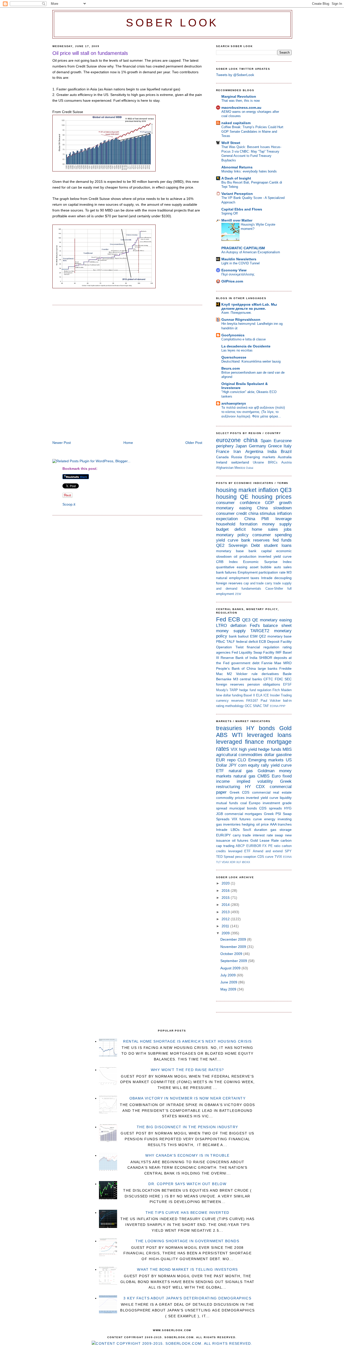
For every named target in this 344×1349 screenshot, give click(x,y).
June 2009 (229, 982)
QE (244, 496)
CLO (241, 760)
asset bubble (260, 567)
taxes (255, 578)
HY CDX (255, 786)
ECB (234, 619)
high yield (248, 749)
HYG (288, 808)
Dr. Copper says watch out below (187, 1184)
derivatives (270, 674)
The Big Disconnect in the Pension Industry (187, 1127)
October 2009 (231, 954)
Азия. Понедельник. (236, 312)
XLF (238, 862)
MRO (287, 663)
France (222, 451)
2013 (226, 912)
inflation (268, 490)
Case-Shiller (274, 588)
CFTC (268, 679)
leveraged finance (240, 741)
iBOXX (246, 862)
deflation (238, 625)
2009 (226, 933)
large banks (268, 668)
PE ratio (274, 846)
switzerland (240, 462)
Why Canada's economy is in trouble (187, 1155)
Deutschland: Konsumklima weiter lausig (251, 361)
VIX (234, 749)
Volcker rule (247, 674)
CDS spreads (270, 808)
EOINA (274, 705)
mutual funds (227, 803)
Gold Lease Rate (264, 840)
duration (260, 830)
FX (264, 846)
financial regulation (263, 647)
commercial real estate (272, 792)
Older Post (193, 443)
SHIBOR (265, 658)
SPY (288, 851)
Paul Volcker (271, 700)
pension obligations (263, 684)
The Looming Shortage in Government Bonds (187, 1241)
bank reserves (255, 540)
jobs (288, 529)
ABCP (240, 846)
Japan (241, 446)
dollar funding (233, 695)
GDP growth (278, 502)
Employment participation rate (262, 572)
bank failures (226, 572)
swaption (249, 857)
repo (231, 760)
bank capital (260, 551)
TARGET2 (259, 630)
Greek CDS (240, 792)
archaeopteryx (233, 403)
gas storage (281, 830)
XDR (232, 862)
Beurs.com (230, 368)
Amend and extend (268, 851)
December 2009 (233, 939)
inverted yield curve (275, 556)
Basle (287, 674)
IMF (279, 652)
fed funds (282, 540)
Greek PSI (272, 814)
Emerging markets (260, 457)
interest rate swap (268, 835)
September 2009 (234, 961)
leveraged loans (269, 735)
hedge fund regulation (255, 690)
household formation (236, 524)
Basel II (249, 695)
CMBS (263, 776)
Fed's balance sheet (271, 625)
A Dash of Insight (236, 178)
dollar (269, 754)
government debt (245, 663)
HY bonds (260, 728)
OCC (248, 706)
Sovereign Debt (244, 545)
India (272, 451)
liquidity (286, 798)
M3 (289, 572)
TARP (233, 690)
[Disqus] (127, 373)
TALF (230, 642)
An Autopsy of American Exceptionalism (250, 252)
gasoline (284, 754)
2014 (226, 905)
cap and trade (254, 583)
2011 (226, 926)
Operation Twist (230, 647)
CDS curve (265, 857)
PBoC (220, 642)
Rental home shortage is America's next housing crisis (187, 1041)
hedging (248, 824)
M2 (229, 674)
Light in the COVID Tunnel (240, 263)
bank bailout (239, 636)
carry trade (273, 583)
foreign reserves (229, 583)
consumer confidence (238, 502)
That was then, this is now (240, 100)
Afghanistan (224, 468)
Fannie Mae (271, 663)
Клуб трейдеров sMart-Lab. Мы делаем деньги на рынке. (249, 306)
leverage (284, 518)
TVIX (278, 857)
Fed (221, 619)
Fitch (276, 690)
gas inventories (228, 824)
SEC (288, 679)
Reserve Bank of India (239, 658)
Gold (285, 728)
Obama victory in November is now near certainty (187, 1098)
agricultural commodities (239, 754)
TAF (266, 706)
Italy (288, 446)
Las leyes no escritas (237, 350)
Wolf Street (230, 143)
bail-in (287, 700)
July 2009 (228, 975)
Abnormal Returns (237, 167)
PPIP (282, 705)
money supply (277, 524)
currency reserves (230, 700)
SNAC (257, 706)
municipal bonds (243, 808)
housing (226, 496)
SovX (247, 830)
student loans (278, 545)
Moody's (222, 690)
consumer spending (272, 534)
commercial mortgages (243, 814)
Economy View (234, 270)
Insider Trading (281, 695)
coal (243, 803)
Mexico (239, 468)
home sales (265, 529)
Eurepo (254, 803)
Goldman (266, 770)
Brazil (286, 451)
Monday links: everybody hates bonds (249, 171)
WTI (237, 735)
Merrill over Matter (236, 220)
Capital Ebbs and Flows (241, 209)
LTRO (221, 625)
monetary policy (232, 534)
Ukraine (258, 462)
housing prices (272, 496)
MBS (287, 749)
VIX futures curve (247, 819)
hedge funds (269, 749)
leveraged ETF (239, 851)
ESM (254, 636)
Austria (286, 462)
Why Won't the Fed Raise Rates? (187, 1070)
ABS (221, 735)
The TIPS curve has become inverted (187, 1213)
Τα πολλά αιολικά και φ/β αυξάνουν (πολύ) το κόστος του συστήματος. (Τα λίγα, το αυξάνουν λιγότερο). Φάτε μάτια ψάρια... (253, 412)
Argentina (254, 451)
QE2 (220, 545)
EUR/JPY (223, 835)
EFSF (287, 684)
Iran (237, 451)
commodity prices (230, 798)
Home (128, 443)
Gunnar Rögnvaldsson (240, 319)
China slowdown (274, 508)
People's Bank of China (236, 668)
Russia (236, 457)
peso (238, 857)
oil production (245, 556)
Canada (222, 457)
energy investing (278, 819)
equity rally (258, 765)
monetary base (230, 551)
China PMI (256, 518)
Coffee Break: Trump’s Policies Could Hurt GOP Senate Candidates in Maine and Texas (252, 131)
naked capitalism (236, 123)
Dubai (249, 467)
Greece (275, 446)
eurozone (228, 440)
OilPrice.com (232, 281)
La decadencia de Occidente (245, 346)
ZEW (238, 593)
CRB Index (227, 562)
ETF (220, 770)
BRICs (273, 462)
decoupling (283, 578)
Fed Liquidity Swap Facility (253, 652)
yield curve (227, 540)
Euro (276, 776)
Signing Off (229, 213)
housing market (236, 490)
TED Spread (225, 857)
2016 (226, 891)
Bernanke (223, 679)
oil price (262, 824)
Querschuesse (233, 357)
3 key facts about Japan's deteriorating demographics (187, 1298)
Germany (257, 446)
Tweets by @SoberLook (235, 75)
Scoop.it (68, 504)
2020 (226, 883)
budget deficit (231, 529)
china (251, 440)
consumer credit (231, 513)
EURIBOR (253, 846)
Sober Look (172, 23)
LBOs (235, 830)
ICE (266, 695)
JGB (219, 814)
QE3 (286, 490)
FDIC (279, 679)
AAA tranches (281, 824)
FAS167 (252, 700)
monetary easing (234, 508)
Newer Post (61, 443)
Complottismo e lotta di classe (243, 339)
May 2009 (228, 989)
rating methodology (230, 706)
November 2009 (233, 947)
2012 (226, 919)
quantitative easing (231, 567)
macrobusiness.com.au (241, 107)
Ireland (221, 462)
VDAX (225, 862)
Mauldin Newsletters (238, 259)
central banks (251, 679)
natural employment (232, 578)
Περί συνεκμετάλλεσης (237, 274)
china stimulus (262, 513)
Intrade (266, 578)
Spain (266, 440)
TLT (218, 862)
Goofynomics (233, 335)
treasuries (229, 728)
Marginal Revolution (238, 96)
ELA (259, 695)
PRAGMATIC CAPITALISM (243, 248)
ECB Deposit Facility (275, 642)
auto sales (283, 567)
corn (242, 765)
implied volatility (255, 781)
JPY (232, 765)
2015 (226, 898)
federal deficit (247, 642)
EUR (220, 760)
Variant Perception (237, 194)
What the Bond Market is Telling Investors (187, 1269)
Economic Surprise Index (267, 562)
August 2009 (231, 968)
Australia (285, 457)
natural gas (241, 770)
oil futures (240, 840)
